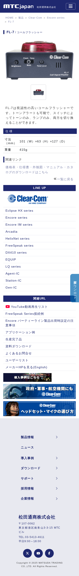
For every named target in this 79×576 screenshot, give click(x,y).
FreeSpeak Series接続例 (24, 313)
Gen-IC (11, 287)
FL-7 (11, 21)
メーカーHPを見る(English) (26, 367)
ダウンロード (31, 468)
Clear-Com (35, 17)
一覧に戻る (65, 179)
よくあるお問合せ (18, 353)
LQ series (13, 266)
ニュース (27, 447)
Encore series (56, 17)
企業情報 (27, 498)
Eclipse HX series (19, 210)
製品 (21, 17)
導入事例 (27, 458)
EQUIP (10, 259)
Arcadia (11, 231)
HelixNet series (17, 238)
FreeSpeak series (19, 245)
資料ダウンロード (18, 346)
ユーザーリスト (17, 360)
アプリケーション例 (20, 332)
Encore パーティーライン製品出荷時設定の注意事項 (39, 323)
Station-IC (13, 280)
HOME (9, 17)
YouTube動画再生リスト (29, 306)
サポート (27, 478)
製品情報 (27, 437)
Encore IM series (18, 224)
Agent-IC (12, 273)
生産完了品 (13, 339)
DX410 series (16, 252)
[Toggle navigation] (70, 6)
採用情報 (27, 488)
